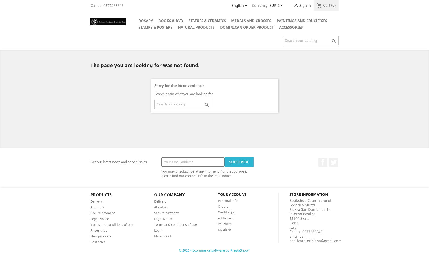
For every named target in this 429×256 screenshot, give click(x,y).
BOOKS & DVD (170, 20)
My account (162, 236)
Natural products (196, 27)
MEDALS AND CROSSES (251, 20)
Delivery (96, 201)
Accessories (291, 27)
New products (100, 236)
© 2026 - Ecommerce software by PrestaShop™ (214, 250)
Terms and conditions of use (111, 224)
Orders (223, 206)
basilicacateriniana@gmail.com (315, 240)
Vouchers (225, 224)
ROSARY (146, 20)
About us (97, 207)
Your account (232, 194)
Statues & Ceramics (207, 20)
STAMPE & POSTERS (155, 27)
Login (158, 230)
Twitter (333, 162)
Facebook (322, 162)
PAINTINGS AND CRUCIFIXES (302, 20)
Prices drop (98, 230)
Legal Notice (99, 219)
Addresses (225, 218)
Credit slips (226, 212)
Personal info (228, 200)
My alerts (225, 230)
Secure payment (102, 213)
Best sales (97, 242)
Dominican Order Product (247, 27)
